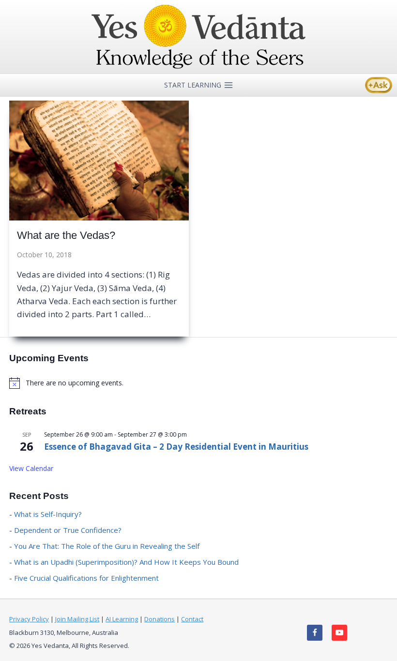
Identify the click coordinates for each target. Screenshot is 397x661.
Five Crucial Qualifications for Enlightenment (86, 578)
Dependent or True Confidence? (68, 530)
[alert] (198, 383)
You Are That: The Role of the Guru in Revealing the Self (106, 546)
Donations (159, 619)
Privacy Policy (29, 619)
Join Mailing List (77, 619)
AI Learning (122, 619)
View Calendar (31, 468)
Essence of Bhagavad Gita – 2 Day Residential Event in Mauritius (176, 446)
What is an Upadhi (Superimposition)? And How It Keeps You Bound (126, 562)
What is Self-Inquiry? (48, 514)
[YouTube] (340, 633)
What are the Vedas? (66, 235)
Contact (192, 619)
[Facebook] (315, 633)
